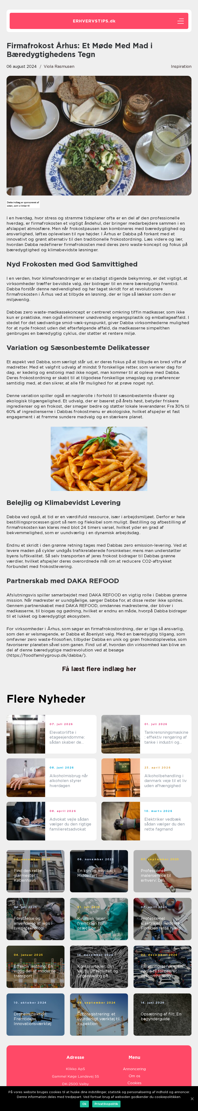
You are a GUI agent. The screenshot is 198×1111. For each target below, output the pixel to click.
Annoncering (134, 1069)
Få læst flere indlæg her (99, 668)
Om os (134, 1076)
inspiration (181, 66)
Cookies (134, 1083)
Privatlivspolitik (106, 1104)
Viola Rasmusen (59, 66)
